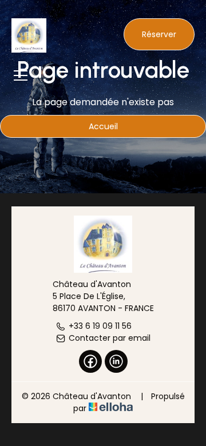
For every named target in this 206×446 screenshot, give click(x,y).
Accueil (103, 126)
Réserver (159, 34)
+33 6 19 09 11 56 (100, 326)
